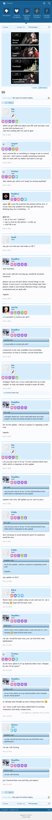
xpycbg (14, 307)
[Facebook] (25, 70)
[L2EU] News (43, 87)
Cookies (34, 87)
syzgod (14, 144)
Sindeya (14, 171)
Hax (12, 109)
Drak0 (13, 237)
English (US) (14, 810)
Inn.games (4, 810)
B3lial (13, 590)
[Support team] (25, 57)
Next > (11, 102)
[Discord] (25, 43)
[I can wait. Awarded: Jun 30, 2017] (13, 116)
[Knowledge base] (25, 83)
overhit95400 (8, 393)
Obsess (14, 725)
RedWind (15, 194)
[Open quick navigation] (49, 27)
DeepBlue (15, 259)
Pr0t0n (14, 512)
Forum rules (26, 817)
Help (49, 810)
